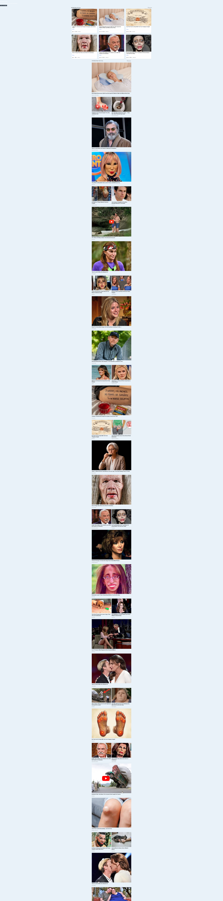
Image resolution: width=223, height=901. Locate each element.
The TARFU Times (3, 1)
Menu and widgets (3, 5)
